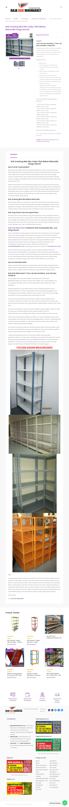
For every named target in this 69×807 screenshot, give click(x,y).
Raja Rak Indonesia (18, 804)
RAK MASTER (53, 772)
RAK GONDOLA (54, 763)
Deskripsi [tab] (13, 154)
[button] (32, 33)
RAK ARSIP (38, 783)
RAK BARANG (39, 785)
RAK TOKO (53, 783)
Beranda (7, 19)
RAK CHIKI (38, 789)
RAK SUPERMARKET (55, 781)
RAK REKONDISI (45, 141)
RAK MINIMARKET (54, 776)
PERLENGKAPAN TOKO (42, 781)
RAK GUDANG (53, 765)
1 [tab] (18, 68)
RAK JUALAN (53, 767)
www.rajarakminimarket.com (39, 339)
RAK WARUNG (53, 785)
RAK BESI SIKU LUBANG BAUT (39, 19)
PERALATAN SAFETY (41, 767)
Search (61, 7)
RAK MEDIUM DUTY (55, 774)
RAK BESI (15, 19)
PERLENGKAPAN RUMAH (42, 778)
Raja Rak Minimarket (16, 228)
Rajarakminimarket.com (15, 281)
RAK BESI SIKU (24, 19)
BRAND (37, 763)
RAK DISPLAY (53, 761)
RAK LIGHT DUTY (54, 770)
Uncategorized (54, 787)
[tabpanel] (16, 63)
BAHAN (37, 761)
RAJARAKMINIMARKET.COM (16, 246)
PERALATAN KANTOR (41, 765)
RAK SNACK (53, 778)
